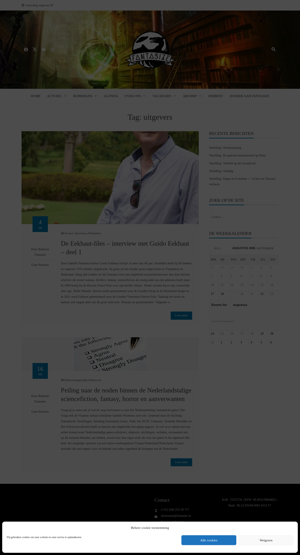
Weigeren (266, 540)
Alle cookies (208, 540)
